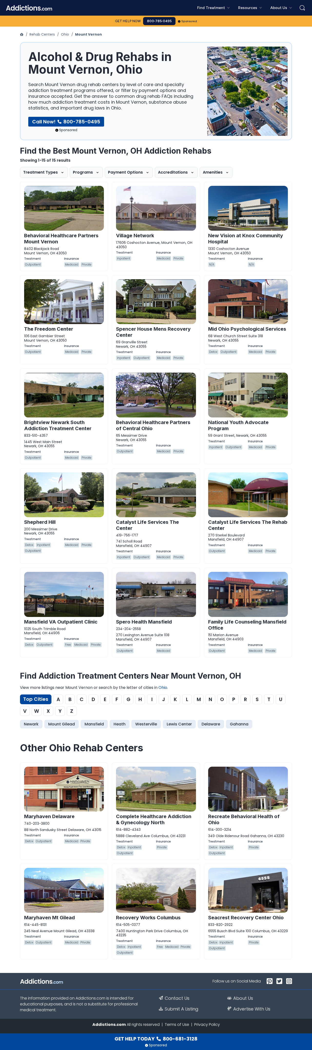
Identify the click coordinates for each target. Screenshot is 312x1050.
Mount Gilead (61, 724)
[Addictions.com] (22, 34)
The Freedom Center (48, 329)
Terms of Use (177, 1024)
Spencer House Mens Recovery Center (153, 332)
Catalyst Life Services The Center (147, 525)
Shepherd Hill (40, 522)
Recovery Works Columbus (148, 918)
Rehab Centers (42, 34)
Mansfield (94, 724)
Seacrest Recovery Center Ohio (246, 918)
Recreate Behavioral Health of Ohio (244, 819)
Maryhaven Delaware (49, 816)
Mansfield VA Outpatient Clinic (61, 622)
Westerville (146, 724)
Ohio (65, 34)
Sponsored (189, 21)
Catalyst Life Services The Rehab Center (247, 525)
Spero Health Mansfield (144, 622)
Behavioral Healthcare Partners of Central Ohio (153, 425)
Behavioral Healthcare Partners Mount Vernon (61, 239)
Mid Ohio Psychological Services (247, 329)
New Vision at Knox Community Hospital (245, 239)
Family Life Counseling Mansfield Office (247, 625)
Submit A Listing (181, 1009)
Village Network (135, 235)
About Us (243, 998)
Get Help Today (156, 1038)
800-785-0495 (159, 21)
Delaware (211, 724)
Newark (31, 724)
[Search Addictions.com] (302, 8)
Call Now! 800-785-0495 (66, 121)
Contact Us (177, 998)
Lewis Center (179, 724)
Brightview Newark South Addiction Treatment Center (57, 425)
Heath (120, 724)
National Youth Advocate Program (238, 425)
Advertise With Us (251, 1009)
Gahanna (239, 724)
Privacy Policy (207, 1024)
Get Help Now (128, 21)
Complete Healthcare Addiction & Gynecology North (153, 819)
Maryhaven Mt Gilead (49, 918)
